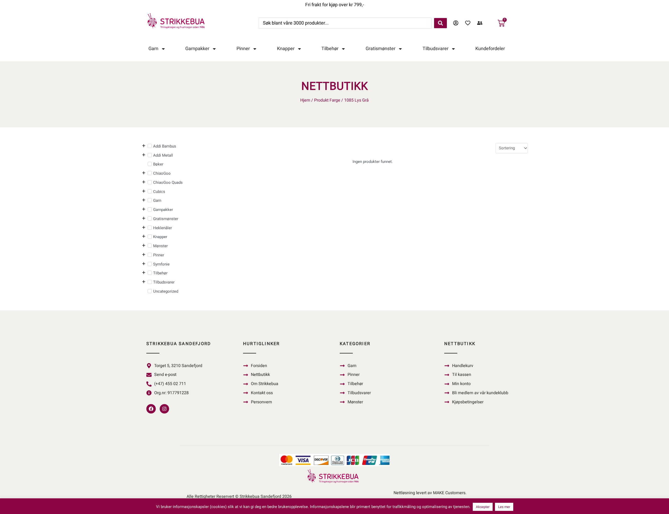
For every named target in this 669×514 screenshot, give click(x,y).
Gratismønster (380, 48)
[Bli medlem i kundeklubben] (481, 23)
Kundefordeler (490, 48)
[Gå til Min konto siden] (457, 23)
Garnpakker (197, 48)
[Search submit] (440, 23)
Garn (153, 48)
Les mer (504, 506)
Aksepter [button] (482, 506)
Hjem (305, 100)
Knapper (286, 48)
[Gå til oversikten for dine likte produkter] (469, 23)
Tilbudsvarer (435, 48)
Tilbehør (329, 48)
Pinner (243, 48)
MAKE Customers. (449, 493)
